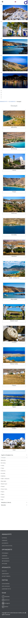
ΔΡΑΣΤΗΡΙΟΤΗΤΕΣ (7, 545)
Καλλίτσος (11, 205)
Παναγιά (10, 334)
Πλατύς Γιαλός (11, 356)
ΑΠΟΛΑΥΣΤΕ (6, 567)
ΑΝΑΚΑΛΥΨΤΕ (3, 101)
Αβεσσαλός (11, 119)
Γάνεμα (11, 183)
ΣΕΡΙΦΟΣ (4, 538)
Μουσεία (3, 505)
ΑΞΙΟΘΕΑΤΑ (12, 101)
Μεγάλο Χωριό (11, 312)
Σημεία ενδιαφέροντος (7, 455)
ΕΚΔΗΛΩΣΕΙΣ (5, 558)
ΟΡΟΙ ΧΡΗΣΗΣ (6, 586)
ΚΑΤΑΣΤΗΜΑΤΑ (6, 576)
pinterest (6, 600)
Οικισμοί (3, 457)
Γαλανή (11, 162)
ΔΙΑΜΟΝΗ (4, 555)
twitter (6, 606)
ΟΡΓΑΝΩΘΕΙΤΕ (7, 549)
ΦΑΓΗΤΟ (4, 571)
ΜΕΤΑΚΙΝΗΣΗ (5, 561)
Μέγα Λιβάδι (10, 291)
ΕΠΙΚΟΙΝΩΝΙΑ (5, 583)
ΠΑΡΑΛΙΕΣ (4, 540)
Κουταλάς (11, 226)
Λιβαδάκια (11, 248)
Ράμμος (11, 399)
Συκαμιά (10, 420)
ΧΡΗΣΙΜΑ (4, 563)
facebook (6, 596)
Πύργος (11, 377)
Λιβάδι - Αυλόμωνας (11, 269)
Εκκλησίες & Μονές (6, 502)
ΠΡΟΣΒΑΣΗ (5, 553)
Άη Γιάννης (11, 140)
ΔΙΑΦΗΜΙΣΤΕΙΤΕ (6, 589)
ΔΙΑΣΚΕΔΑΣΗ (5, 573)
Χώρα (10, 442)
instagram (7, 603)
